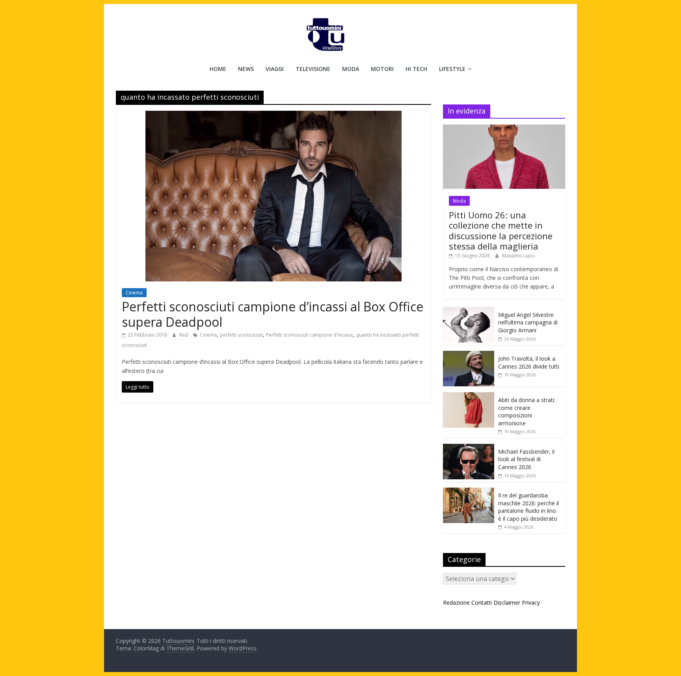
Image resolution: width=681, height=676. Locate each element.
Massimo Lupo (518, 255)
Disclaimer (506, 602)
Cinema (134, 292)
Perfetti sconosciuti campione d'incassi (309, 334)
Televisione (313, 69)
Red (184, 334)
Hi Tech (416, 69)
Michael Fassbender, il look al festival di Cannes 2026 (526, 459)
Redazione (456, 602)
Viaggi (275, 69)
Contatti (481, 602)
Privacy (531, 602)
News (246, 69)
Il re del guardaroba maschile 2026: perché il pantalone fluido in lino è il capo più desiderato (528, 507)
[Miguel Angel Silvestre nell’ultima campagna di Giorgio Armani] (468, 311)
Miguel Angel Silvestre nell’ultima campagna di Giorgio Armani (528, 322)
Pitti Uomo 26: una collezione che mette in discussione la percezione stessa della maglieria (501, 230)
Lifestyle (452, 69)
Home (218, 69)
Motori (382, 69)
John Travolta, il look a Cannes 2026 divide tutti (528, 362)
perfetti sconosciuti (241, 334)
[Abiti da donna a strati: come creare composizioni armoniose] (468, 396)
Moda (350, 69)
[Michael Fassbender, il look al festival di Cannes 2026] (468, 448)
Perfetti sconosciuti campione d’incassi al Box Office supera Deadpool (272, 314)
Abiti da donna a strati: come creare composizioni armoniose (526, 411)
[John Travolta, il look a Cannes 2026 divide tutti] (468, 355)
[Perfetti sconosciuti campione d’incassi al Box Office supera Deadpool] (273, 115)
